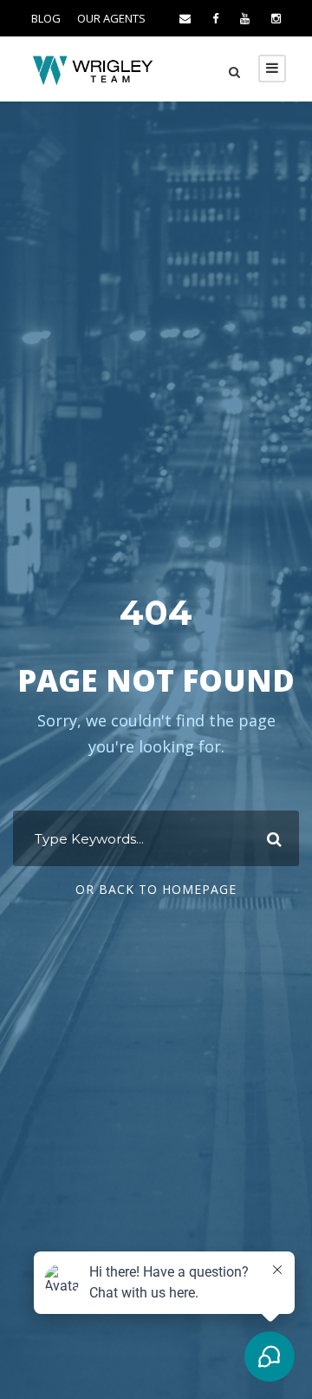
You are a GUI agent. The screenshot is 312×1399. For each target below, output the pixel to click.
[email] (185, 18)
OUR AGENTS (111, 18)
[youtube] (245, 18)
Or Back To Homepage (156, 889)
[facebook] (215, 18)
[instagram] (276, 18)
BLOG (46, 18)
